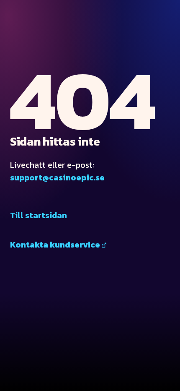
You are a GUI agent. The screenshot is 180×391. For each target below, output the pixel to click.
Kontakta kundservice (55, 244)
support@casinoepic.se (57, 177)
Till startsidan (38, 215)
